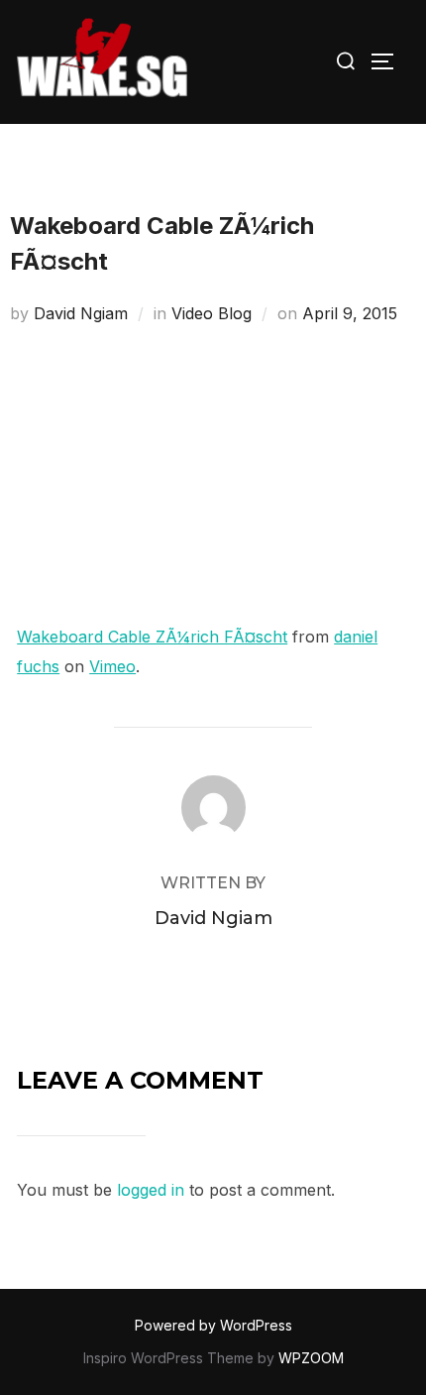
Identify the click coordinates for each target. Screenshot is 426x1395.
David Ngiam (81, 313)
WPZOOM (311, 1357)
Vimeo (112, 666)
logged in (150, 1190)
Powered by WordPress (213, 1325)
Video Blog (211, 313)
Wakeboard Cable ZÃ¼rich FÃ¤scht (152, 636)
